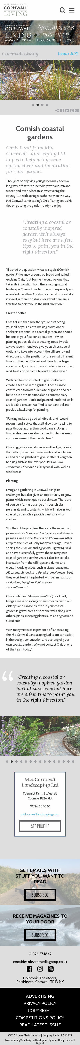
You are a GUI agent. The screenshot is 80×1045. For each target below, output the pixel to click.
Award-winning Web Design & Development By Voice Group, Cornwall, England (40, 1041)
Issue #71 (68, 53)
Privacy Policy (40, 1003)
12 (59, 761)
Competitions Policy (40, 1017)
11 (54, 761)
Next (74, 86)
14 (68, 761)
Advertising (40, 996)
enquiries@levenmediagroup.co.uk (40, 962)
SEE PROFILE (40, 826)
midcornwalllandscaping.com (40, 814)
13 (64, 761)
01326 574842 (40, 954)
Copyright (40, 1010)
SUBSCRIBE (40, 895)
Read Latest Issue (40, 1025)
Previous (6, 86)
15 (73, 761)
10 (49, 761)
